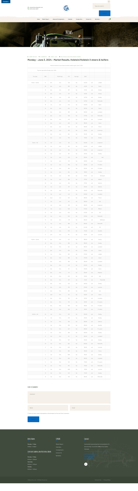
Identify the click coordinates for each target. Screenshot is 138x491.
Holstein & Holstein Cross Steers (71, 56)
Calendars (58, 447)
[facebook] (85, 464)
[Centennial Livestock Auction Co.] (66, 8)
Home (48, 38)
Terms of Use (98, 480)
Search (104, 13)
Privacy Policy (107, 480)
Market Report (59, 444)
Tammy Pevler (33, 56)
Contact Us (59, 452)
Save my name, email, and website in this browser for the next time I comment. (49, 413)
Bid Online (58, 455)
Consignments (59, 450)
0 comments (43, 56)
